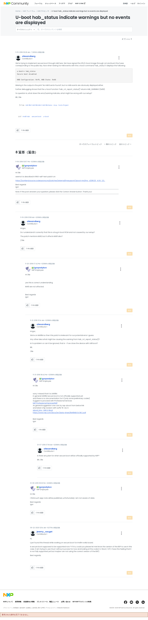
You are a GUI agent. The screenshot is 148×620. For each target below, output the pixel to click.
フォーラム (38, 3)
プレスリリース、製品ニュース (48, 602)
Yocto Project (63, 105)
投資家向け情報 (29, 602)
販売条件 (22, 607)
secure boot (36, 116)
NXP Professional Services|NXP (45, 403)
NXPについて (8, 602)
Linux (55, 105)
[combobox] (84, 29)
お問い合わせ (65, 602)
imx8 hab (26, 116)
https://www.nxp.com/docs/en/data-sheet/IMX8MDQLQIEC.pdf (59, 412)
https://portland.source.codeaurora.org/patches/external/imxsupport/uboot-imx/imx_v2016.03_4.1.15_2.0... (60, 180)
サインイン (141, 3)
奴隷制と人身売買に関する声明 (35, 607)
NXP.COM (79, 3)
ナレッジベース (50, 3)
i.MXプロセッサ (43, 11)
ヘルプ (133, 3)
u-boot (46, 116)
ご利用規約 (15, 607)
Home (17, 11)
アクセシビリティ (51, 607)
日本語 (125, 3)
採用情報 (18, 602)
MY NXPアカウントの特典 (82, 602)
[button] (119, 57)
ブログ (70, 3)
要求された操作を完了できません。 (16, 615)
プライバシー (7, 607)
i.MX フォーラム (29, 11)
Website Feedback (63, 607)
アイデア (62, 3)
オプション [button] (126, 39)
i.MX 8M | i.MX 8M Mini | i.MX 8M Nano (38, 105)
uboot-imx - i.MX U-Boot (43, 410)
